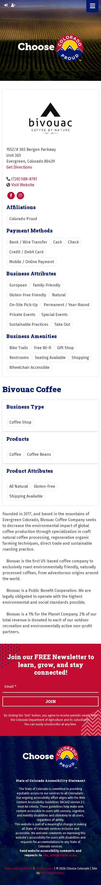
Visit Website (22, 185)
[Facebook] (11, 195)
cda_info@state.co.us (59, 855)
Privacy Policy (44, 868)
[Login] (6, 5)
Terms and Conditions (18, 868)
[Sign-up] (13, 5)
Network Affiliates (52, 873)
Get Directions (19, 167)
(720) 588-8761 (24, 179)
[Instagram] (20, 195)
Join (50, 701)
